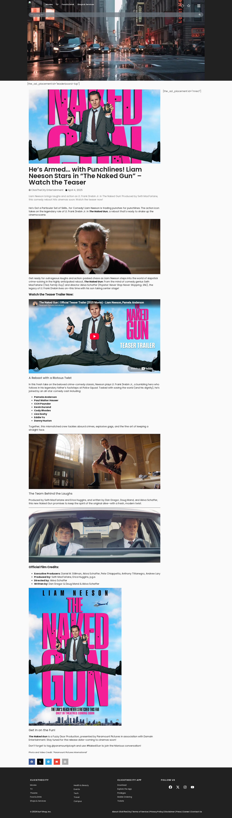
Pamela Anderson (45, 397)
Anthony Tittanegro (133, 573)
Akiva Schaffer (88, 285)
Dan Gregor (112, 500)
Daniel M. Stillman (71, 573)
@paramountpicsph (63, 745)
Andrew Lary (153, 573)
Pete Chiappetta (110, 573)
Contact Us (196, 811)
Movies (49, 4)
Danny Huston (43, 420)
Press (179, 811)
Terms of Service (140, 811)
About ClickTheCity (121, 811)
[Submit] (199, 14)
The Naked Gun (98, 211)
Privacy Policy (156, 811)
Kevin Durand (42, 407)
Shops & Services (85, 4)
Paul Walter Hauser (46, 400)
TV (57, 4)
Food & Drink (68, 4)
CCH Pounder (42, 403)
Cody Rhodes (42, 410)
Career (186, 811)
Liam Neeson (111, 278)
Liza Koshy (40, 414)
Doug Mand (127, 500)
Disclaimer (169, 811)
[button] (32, 762)
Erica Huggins (80, 577)
